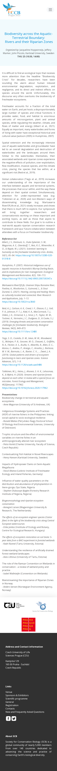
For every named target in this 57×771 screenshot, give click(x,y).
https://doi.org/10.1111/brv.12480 (19, 331)
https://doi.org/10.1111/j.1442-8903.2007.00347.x (27, 278)
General (10, 701)
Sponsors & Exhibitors (17, 695)
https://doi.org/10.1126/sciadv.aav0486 (22, 364)
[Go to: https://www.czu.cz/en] (14, 605)
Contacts (10, 708)
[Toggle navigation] (50, 9)
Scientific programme (17, 698)
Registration (12, 705)
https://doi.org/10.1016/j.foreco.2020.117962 (25, 387)
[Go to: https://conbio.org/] (42, 606)
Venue (9, 692)
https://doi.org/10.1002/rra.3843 (18, 301)
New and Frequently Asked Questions (25, 711)
